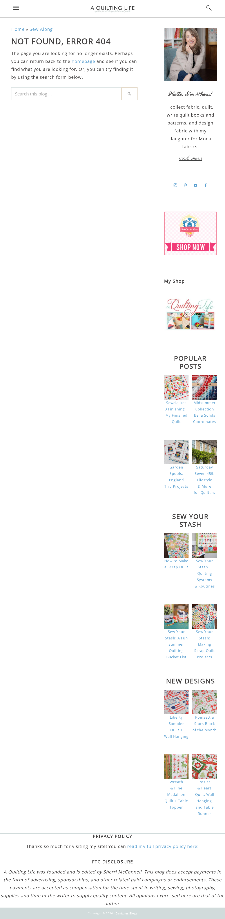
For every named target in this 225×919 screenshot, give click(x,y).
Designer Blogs (126, 913)
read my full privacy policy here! (163, 846)
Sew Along (41, 29)
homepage (83, 61)
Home (18, 29)
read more (190, 158)
